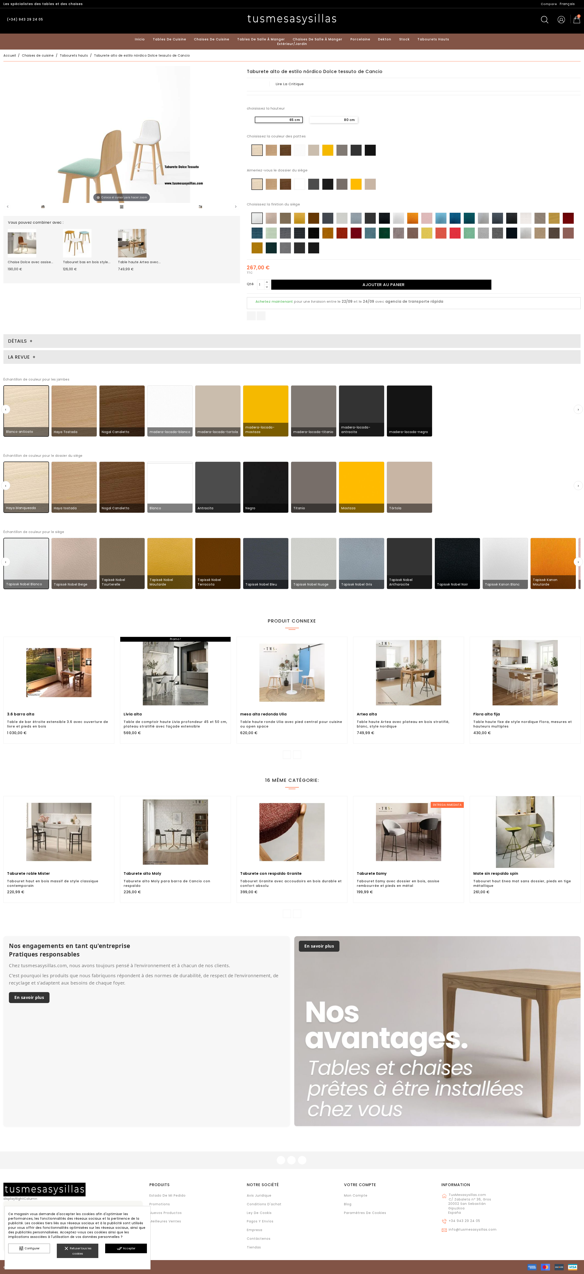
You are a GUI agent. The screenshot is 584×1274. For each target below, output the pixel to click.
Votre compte (360, 1184)
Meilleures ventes (165, 1221)
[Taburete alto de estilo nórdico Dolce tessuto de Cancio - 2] (121, 207)
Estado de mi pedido (167, 1195)
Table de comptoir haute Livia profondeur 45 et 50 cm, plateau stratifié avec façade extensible (175, 724)
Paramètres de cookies (365, 1213)
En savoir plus (29, 997)
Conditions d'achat (264, 1204)
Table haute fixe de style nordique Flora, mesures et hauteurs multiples (522, 724)
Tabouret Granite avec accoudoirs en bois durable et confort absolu (291, 883)
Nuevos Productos (165, 1213)
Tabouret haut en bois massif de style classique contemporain (52, 883)
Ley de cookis (259, 1213)
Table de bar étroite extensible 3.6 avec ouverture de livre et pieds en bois (57, 724)
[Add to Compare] (59, 686)
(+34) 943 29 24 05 (25, 19)
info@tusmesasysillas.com (473, 1229)
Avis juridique (259, 1195)
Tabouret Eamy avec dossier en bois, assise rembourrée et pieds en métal (398, 883)
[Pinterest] (261, 315)
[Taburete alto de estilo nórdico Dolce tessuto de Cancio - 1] (42, 207)
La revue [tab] (19, 357)
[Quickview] (69, 685)
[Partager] (251, 315)
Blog (348, 1204)
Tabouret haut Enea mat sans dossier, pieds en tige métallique (522, 883)
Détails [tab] (17, 341)
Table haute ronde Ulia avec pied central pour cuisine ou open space (291, 724)
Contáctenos (259, 1238)
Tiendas (254, 1247)
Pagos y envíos (260, 1221)
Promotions (159, 1204)
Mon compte (356, 1195)
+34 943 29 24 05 (464, 1221)
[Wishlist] (109, 642)
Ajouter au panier (383, 284)
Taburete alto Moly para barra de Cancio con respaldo (167, 883)
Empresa (254, 1230)
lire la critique (290, 83)
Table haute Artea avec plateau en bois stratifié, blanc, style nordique (403, 724)
